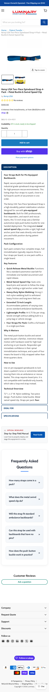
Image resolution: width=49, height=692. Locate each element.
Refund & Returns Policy (10, 684)
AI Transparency (16, 681)
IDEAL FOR (9, 408)
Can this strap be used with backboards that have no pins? (24, 534)
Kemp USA (8, 96)
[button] (7, 79)
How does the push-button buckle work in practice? (24, 552)
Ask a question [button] (24, 582)
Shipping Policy (27, 684)
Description (10, 167)
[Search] (44, 22)
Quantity (4, 128)
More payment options (24, 157)
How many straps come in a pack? (24, 482)
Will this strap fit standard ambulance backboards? (24, 515)
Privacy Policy (30, 681)
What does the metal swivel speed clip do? (24, 499)
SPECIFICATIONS (11, 416)
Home (4, 30)
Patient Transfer (15, 30)
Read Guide (37, 434)
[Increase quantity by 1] (24, 133)
